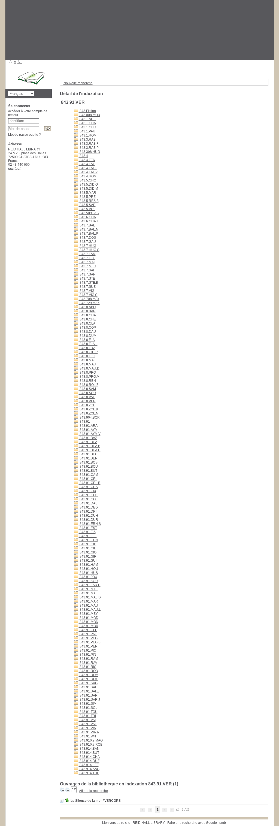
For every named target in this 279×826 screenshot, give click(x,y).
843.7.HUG (87, 246)
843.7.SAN (87, 274)
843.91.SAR (88, 695)
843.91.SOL (88, 708)
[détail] (61, 801)
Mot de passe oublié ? (24, 135)
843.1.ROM (87, 135)
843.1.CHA (87, 123)
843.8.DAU (87, 332)
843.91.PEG (88, 638)
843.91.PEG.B (90, 642)
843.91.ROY (88, 679)
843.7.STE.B (88, 283)
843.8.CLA (87, 323)
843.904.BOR (89, 417)
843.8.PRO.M (89, 377)
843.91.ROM (88, 675)
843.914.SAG (89, 769)
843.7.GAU (87, 242)
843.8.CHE (87, 319)
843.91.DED (88, 507)
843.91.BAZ (88, 438)
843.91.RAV (88, 663)
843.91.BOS (88, 462)
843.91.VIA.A (89, 732)
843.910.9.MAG (91, 740)
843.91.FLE (88, 536)
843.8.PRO (87, 372)
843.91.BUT (88, 471)
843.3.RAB (87, 139)
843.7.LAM (87, 254)
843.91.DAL (88, 503)
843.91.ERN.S (90, 524)
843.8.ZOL (87, 405)
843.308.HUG (89, 152)
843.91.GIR (87, 556)
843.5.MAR (87, 193)
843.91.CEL (88, 479)
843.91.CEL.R (90, 483)
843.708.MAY (89, 299)
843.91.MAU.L (90, 610)
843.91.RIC (87, 667)
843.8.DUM (87, 336)
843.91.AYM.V (90, 434)
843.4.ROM (87, 176)
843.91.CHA (88, 487)
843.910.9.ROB (90, 744)
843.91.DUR (88, 520)
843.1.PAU (87, 131)
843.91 (84, 421)
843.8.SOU (87, 393)
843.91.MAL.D (90, 597)
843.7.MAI (87, 262)
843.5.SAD (87, 205)
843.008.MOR (89, 115)
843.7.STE (87, 278)
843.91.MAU (88, 605)
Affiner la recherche (93, 791)
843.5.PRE (87, 197)
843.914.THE (89, 773)
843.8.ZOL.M (89, 413)
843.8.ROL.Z (88, 385)
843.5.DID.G (88, 184)
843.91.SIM (87, 704)
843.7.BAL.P (88, 233)
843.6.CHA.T (89, 221)
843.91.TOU (88, 712)
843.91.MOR (88, 626)
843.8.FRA (87, 348)
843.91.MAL (88, 593)
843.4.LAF (87, 164)
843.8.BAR (87, 311)
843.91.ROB (88, 671)
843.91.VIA (87, 728)
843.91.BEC (88, 454)
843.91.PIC (87, 650)
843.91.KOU (88, 581)
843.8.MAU (87, 364)
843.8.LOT (87, 356)
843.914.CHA (89, 757)
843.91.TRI (87, 716)
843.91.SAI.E (89, 691)
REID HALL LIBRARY (149, 823)
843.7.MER (87, 266)
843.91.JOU (88, 577)
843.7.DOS (87, 238)
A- (11, 61)
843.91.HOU (88, 569)
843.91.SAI (87, 687)
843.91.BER (88, 458)
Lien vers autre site (116, 823)
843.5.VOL (87, 209)
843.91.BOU (88, 466)
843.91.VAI (87, 720)
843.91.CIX (87, 491)
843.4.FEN (87, 160)
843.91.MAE (88, 589)
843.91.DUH (88, 516)
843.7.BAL (87, 225)
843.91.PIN (87, 654)
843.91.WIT (87, 736)
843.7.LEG (87, 258)
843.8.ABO (87, 307)
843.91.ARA (88, 426)
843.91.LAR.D (90, 585)
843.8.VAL (87, 397)
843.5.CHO (87, 180)
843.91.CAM (88, 475)
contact (14, 169)
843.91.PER (88, 646)
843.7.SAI (86, 270)
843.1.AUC (87, 119)
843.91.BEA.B (89, 446)
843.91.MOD (88, 618)
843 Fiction (87, 111)
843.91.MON (88, 622)
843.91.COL (88, 499)
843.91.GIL (87, 548)
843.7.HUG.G (89, 250)
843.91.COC (88, 495)
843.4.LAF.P (88, 172)
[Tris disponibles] (74, 791)
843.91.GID (87, 544)
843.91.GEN (88, 540)
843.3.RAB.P (89, 148)
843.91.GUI (87, 560)
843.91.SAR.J (89, 699)
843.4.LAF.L (88, 168)
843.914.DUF (89, 761)
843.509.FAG (89, 213)
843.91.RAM (88, 659)
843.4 (83, 156)
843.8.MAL (87, 360)
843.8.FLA (87, 340)
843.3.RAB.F (88, 144)
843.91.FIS (87, 532)
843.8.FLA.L (88, 344)
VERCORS (112, 801)
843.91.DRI (87, 511)
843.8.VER (87, 401)
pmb (222, 823)
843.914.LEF (89, 765)
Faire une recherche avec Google (192, 823)
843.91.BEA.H (90, 450)
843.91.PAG (88, 634)
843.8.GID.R (88, 352)
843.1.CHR (87, 127)
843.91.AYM (88, 430)
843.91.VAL (88, 724)
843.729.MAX (89, 303)
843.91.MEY (88, 614)
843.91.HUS (88, 573)
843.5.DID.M (88, 188)
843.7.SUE (87, 287)
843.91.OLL (88, 630)
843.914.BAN (89, 749)
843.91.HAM (88, 565)
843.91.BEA (88, 442)
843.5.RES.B (89, 201)
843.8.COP (87, 327)
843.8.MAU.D (89, 368)
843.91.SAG (88, 683)
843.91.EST (88, 528)
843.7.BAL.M (89, 229)
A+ (19, 62)
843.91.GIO (87, 552)
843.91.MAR (88, 601)
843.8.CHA (87, 315)
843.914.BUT (89, 753)
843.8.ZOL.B (88, 409)
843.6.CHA (87, 217)
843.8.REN (87, 381)
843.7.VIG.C (88, 295)
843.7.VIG (86, 291)
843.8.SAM (87, 389)
